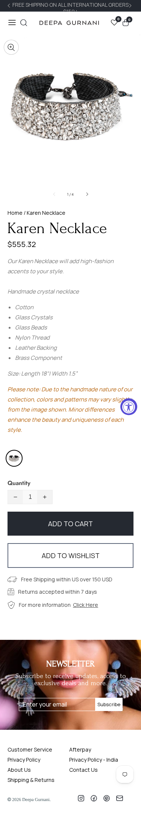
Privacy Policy (24, 759)
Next (131, 5)
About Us (19, 769)
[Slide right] (87, 194)
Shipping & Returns (31, 779)
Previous (10, 5)
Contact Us (83, 769)
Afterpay (80, 749)
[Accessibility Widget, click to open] (128, 406)
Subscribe (108, 704)
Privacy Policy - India (93, 759)
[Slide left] (54, 194)
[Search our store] (24, 22)
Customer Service (30, 749)
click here (85, 604)
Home (15, 212)
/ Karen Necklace (44, 212)
